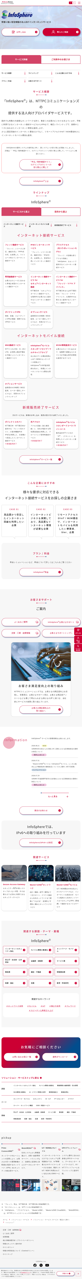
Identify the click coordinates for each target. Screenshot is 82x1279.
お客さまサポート (35, 81)
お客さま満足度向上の (41, 709)
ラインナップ (33, 73)
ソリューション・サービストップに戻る (20, 1077)
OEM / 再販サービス (43, 1105)
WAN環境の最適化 (20, 1092)
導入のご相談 (78, 641)
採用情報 (6, 1237)
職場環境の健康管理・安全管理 (67, 1085)
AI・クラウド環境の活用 (37, 1092)
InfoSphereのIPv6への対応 (41, 843)
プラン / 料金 (7, 81)
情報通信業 (17, 1119)
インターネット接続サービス (14, 225)
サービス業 (52, 1112)
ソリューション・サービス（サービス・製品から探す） (51, 1219)
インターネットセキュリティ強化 (25, 1085)
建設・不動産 (71, 1112)
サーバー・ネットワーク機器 (23, 1105)
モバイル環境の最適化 (46, 1085)
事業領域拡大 (53, 1092)
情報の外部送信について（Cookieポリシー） (19, 1250)
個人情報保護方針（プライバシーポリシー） (19, 1240)
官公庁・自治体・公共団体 (22, 1112)
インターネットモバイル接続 (39, 225)
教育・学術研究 (46, 1119)
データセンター (59, 1099)
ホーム (5, 1219)
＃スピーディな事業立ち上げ (41, 1011)
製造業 (61, 1112)
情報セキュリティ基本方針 (12, 1244)
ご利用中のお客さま (60, 59)
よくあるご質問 (8, 1233)
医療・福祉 (28, 1119)
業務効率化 (64, 1092)
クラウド (71, 1099)
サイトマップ (7, 1254)
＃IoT (42, 1006)
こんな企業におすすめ (63, 73)
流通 (36, 1119)
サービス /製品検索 (78, 649)
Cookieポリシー (25, 1272)
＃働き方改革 (54, 1006)
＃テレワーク (70, 1006)
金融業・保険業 (40, 1112)
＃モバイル (31, 1006)
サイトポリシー (8, 1247)
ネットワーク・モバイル (22, 1099)
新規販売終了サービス (62, 225)
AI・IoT (48, 1099)
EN (74, 3)
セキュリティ (37, 1099)
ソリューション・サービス (20, 1219)
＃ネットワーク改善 (14, 1006)
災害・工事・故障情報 (11, 1230)
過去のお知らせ (41, 810)
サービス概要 (7, 73)
